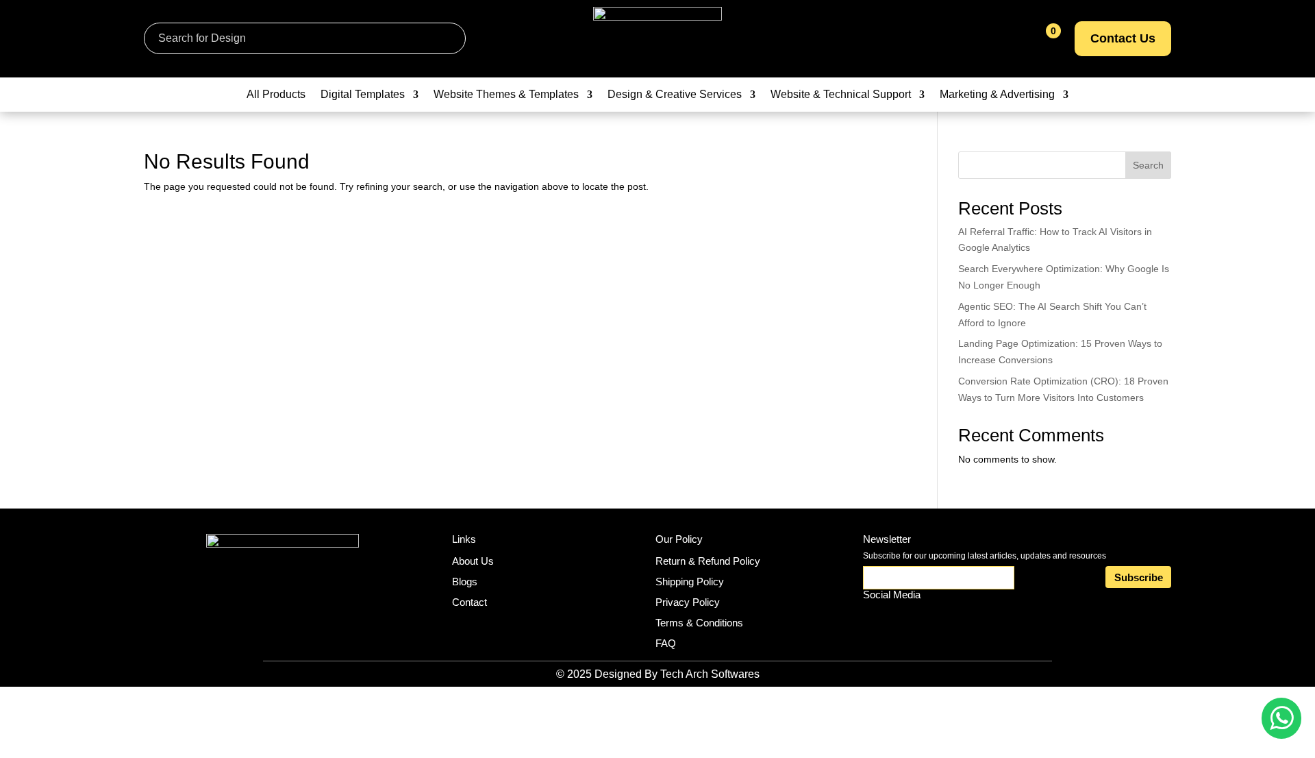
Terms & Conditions (699, 622)
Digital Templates (363, 95)
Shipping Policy (689, 581)
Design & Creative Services (675, 95)
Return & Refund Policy (707, 561)
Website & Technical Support (841, 95)
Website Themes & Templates (506, 95)
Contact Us (1122, 38)
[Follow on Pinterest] (939, 620)
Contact (469, 602)
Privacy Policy (687, 602)
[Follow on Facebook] (907, 620)
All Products (276, 95)
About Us (473, 561)
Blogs (464, 581)
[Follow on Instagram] (876, 620)
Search (1148, 165)
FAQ (665, 643)
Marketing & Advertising (997, 95)
